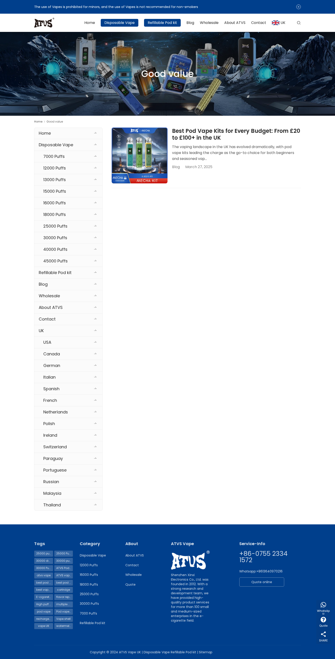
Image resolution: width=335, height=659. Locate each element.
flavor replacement (64, 597)
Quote (130, 584)
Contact (258, 22)
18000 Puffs (54, 214)
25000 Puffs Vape (64, 553)
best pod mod (64, 583)
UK (283, 22)
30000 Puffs (55, 238)
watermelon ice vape (64, 626)
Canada (51, 354)
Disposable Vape (119, 22)
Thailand (52, 505)
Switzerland (55, 447)
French (50, 400)
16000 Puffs (54, 203)
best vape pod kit (44, 590)
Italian (49, 377)
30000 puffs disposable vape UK (64, 561)
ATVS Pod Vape (64, 568)
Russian (51, 482)
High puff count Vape (44, 604)
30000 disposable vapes (44, 561)
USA (47, 342)
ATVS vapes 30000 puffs (64, 575)
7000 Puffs (54, 156)
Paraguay (53, 458)
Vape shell (63, 619)
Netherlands (55, 412)
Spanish (51, 389)
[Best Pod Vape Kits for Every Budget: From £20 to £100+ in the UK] (140, 155)
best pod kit (44, 583)
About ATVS (234, 22)
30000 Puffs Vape (44, 568)
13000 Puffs (54, 179)
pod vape (43, 611)
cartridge (63, 590)
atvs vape (44, 575)
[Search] (299, 23)
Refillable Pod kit (162, 22)
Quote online (261, 582)
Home (89, 22)
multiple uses (64, 604)
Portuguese (55, 470)
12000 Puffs (54, 168)
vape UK (43, 626)
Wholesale (209, 22)
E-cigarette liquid (44, 597)
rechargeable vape (44, 619)
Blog (190, 22)
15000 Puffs (54, 191)
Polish (49, 423)
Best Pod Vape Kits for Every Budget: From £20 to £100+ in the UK (236, 134)
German (51, 365)
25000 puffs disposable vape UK (44, 553)
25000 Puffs (55, 226)
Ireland (50, 435)
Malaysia (52, 493)
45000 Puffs (55, 261)
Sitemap (205, 652)
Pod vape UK (64, 611)
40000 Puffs (55, 249)
